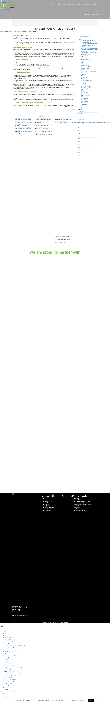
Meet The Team (48, 501)
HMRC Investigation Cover (11, 671)
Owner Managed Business (64, 23)
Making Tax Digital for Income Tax (89, 48)
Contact (93, 5)
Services (80, 5)
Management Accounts (9, 675)
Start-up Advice (77, 507)
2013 (79, 155)
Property (83, 93)
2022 (79, 133)
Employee (83, 74)
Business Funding (85, 65)
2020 (79, 138)
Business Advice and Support (80, 500)
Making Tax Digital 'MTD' (86, 86)
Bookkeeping (77, 498)
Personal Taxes (84, 92)
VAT (82, 107)
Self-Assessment (85, 96)
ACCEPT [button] (91, 700)
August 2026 (81, 111)
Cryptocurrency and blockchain (88, 71)
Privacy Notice (48, 504)
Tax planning (84, 104)
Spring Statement (85, 99)
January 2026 (81, 122)
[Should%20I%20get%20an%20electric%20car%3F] (74, 111)
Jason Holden (57, 22)
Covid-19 (83, 70)
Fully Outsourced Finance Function (13, 667)
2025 (79, 125)
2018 (79, 141)
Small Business (84, 98)
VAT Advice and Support (79, 510)
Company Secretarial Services (81, 503)
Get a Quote (47, 503)
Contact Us (47, 510)
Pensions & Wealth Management (12, 679)
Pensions (83, 91)
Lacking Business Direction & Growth (14, 645)
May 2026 (80, 116)
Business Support (85, 68)
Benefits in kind (84, 61)
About (58, 5)
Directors (41, 23)
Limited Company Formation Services (82, 504)
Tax (74, 23)
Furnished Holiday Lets (86, 80)
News (87, 5)
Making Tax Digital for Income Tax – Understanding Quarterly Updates (89, 45)
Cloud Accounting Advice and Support (83, 501)
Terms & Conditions (49, 507)
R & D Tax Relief (8, 683)
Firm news (83, 79)
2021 (79, 136)
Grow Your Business (9, 669)
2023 (79, 130)
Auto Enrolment (85, 58)
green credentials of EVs (33, 53)
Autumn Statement (85, 59)
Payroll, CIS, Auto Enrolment (80, 506)
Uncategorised (84, 105)
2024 (79, 127)
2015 (79, 150)
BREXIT (83, 62)
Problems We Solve (68, 5)
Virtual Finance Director (10, 691)
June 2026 (80, 114)
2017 (79, 144)
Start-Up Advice (85, 101)
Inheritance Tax (84, 82)
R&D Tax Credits (85, 95)
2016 (79, 147)
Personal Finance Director (10, 647)
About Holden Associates (10, 635)
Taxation (76, 509)
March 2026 (81, 119)
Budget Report (84, 64)
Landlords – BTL (85, 83)
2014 (79, 152)
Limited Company (50, 23)
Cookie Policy (48, 506)
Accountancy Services (9, 651)
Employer (83, 76)
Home (51, 5)
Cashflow (5, 659)
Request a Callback (91, 14)
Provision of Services (49, 509)
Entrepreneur (84, 77)
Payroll (82, 89)
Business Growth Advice (86, 67)
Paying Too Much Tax (9, 641)
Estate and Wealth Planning (11, 665)
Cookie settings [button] (82, 700)
